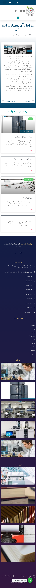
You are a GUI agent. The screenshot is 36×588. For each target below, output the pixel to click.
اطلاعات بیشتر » (28, 150)
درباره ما (33, 350)
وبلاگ (33, 329)
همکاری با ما (32, 346)
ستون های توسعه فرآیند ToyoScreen (23, 159)
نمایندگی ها (32, 336)
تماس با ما (32, 354)
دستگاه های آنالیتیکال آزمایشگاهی (23, 137)
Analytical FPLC (27, 218)
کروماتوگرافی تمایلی (27, 198)
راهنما (33, 332)
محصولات (32, 325)
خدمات (33, 339)
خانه (34, 34)
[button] (4, 2)
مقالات (30, 34)
